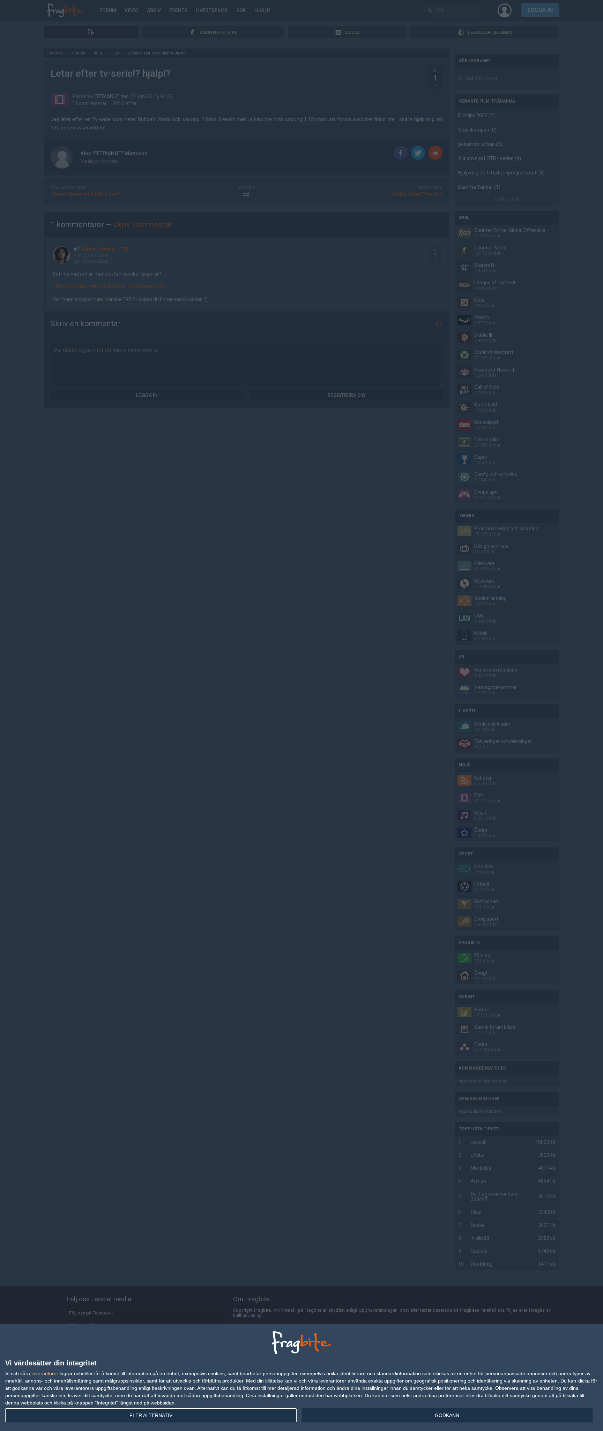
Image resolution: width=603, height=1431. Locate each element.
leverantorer (44, 1373)
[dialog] (301, 1377)
